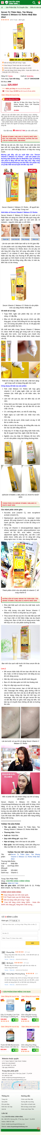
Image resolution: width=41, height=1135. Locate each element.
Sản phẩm (4, 1102)
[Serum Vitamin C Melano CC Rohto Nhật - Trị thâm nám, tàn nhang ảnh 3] (20, 302)
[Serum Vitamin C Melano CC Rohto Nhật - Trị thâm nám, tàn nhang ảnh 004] (20, 794)
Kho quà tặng (5, 1104)
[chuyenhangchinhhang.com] (12, 2)
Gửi (32, 943)
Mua (16, 1020)
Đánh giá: (5, 920)
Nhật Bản (30, 76)
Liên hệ (4, 1109)
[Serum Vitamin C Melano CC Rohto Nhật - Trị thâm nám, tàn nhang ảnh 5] (20, 492)
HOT (17, 999)
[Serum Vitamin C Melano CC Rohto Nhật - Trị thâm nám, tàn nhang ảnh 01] (20, 587)
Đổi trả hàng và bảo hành (28, 1106)
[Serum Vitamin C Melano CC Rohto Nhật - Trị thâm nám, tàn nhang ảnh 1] (20, 204)
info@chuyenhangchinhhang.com (15, 1124)
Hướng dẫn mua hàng (27, 1102)
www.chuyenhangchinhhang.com (16, 1079)
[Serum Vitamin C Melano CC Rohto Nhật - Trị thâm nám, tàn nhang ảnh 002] (20, 738)
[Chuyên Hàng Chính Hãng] (2, 7)
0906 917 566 (20, 130)
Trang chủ (4, 1099)
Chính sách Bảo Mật (27, 1099)
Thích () (12, 959)
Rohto (10, 76)
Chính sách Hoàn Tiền (27, 1109)
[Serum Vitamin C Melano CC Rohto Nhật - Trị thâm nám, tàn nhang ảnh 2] (20, 240)
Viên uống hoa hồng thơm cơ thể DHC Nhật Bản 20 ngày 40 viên (30, 1047)
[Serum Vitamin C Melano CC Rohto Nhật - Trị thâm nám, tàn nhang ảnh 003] (20, 770)
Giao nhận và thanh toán (28, 1104)
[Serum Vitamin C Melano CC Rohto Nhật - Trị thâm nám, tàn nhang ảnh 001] (20, 660)
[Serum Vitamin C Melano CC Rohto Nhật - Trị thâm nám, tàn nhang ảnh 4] (20, 378)
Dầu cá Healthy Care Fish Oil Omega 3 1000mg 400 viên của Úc (10, 1016)
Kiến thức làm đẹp (7, 1106)
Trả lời (6, 959)
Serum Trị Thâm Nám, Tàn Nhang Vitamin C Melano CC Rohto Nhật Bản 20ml (25, 856)
